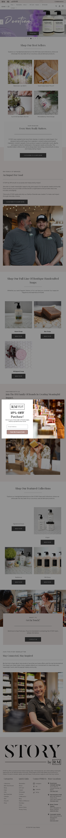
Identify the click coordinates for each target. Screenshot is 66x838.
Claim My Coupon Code (17, 432)
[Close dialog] (62, 401)
